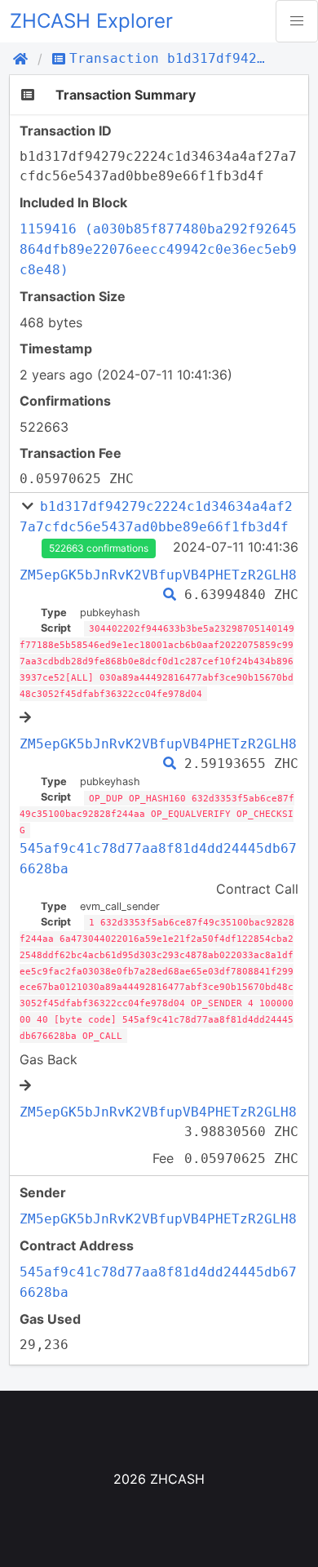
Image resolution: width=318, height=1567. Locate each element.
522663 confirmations (98, 548)
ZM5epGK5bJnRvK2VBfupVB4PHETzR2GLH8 (158, 575)
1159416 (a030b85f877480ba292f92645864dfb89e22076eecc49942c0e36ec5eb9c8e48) (158, 249)
